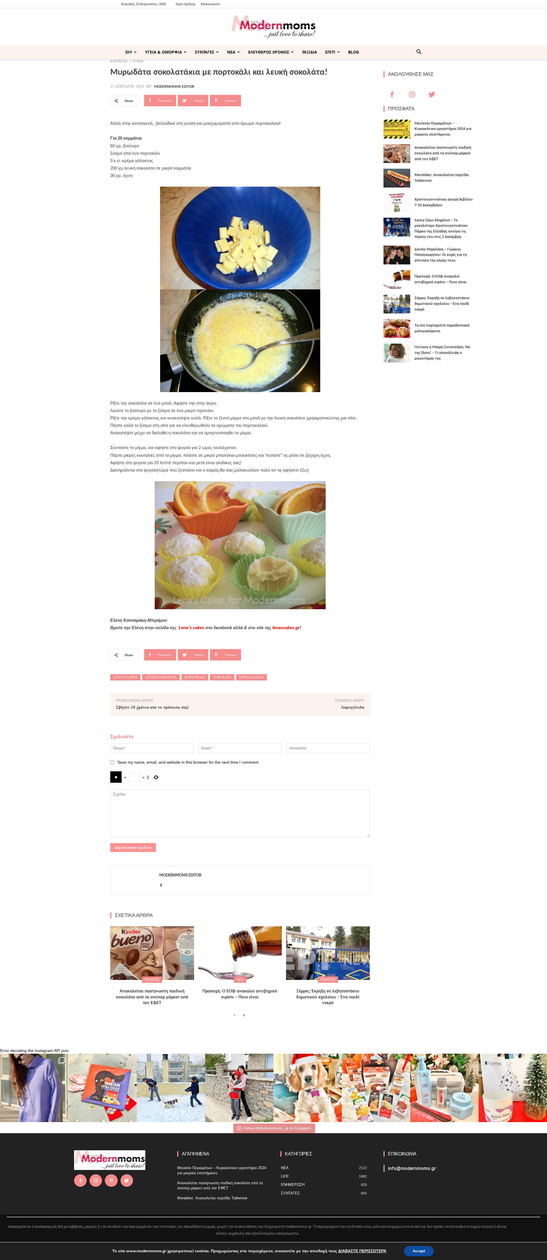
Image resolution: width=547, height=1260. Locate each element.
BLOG (353, 52)
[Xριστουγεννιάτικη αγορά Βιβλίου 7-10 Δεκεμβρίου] (396, 202)
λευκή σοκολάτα (161, 677)
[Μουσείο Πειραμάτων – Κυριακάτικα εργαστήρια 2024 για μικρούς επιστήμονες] (396, 129)
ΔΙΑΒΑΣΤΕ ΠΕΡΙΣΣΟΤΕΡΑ (362, 1251)
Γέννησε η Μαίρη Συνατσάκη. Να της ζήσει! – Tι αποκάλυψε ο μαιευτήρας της (442, 352)
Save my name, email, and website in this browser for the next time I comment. (188, 762)
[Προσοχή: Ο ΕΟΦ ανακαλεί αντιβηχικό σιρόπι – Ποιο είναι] (240, 953)
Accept (419, 1251)
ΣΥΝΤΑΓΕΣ (204, 52)
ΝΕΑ (231, 52)
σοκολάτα (222, 677)
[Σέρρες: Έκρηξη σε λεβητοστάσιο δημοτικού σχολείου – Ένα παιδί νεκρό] (328, 953)
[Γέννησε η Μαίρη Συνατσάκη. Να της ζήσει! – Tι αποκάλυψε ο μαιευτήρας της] (396, 353)
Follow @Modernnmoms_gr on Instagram (277, 1128)
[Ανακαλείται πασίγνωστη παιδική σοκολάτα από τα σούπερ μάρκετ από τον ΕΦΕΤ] (152, 953)
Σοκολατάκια (251, 677)
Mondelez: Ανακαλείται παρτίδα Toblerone (212, 1198)
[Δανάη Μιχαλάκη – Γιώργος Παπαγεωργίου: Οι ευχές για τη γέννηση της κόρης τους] (396, 255)
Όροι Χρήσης (185, 4)
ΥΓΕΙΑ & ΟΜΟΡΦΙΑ (163, 52)
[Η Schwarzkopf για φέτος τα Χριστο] (444, 1088)
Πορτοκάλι (195, 677)
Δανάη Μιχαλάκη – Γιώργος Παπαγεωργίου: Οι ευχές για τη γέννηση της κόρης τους (441, 255)
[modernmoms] (273, 27)
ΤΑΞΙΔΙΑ (309, 52)
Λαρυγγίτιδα (352, 707)
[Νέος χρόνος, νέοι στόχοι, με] (239, 1088)
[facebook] (161, 884)
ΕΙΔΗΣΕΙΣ (152, 980)
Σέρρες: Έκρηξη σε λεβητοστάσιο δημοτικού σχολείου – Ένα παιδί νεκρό (328, 997)
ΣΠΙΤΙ (330, 52)
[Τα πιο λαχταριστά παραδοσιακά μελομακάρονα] (396, 328)
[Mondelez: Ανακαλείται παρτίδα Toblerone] (396, 178)
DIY (128, 52)
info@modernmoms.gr (412, 1168)
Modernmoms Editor (174, 87)
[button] (419, 52)
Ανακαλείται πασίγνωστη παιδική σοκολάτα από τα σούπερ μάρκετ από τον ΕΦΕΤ (152, 997)
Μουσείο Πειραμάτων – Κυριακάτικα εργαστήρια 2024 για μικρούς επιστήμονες (443, 129)
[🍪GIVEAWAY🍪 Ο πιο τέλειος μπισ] (376, 1088)
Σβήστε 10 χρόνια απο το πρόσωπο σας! (152, 707)
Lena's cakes (125, 677)
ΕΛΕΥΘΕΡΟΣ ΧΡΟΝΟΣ (268, 52)
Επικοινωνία (210, 4)
